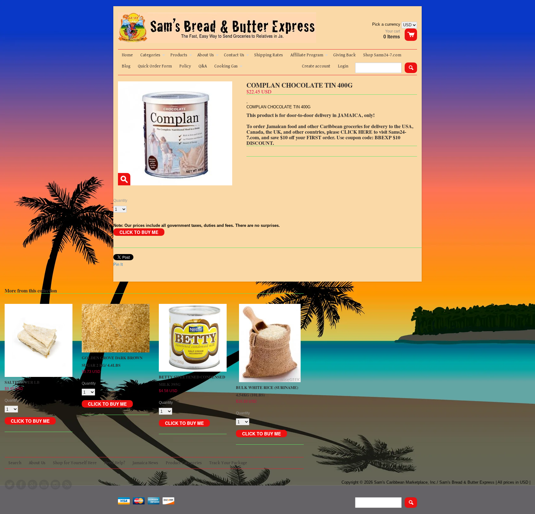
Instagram (55, 485)
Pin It (118, 264)
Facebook (21, 485)
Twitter (10, 485)
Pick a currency (387, 24)
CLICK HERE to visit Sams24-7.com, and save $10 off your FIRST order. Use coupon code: (326, 134)
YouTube (44, 485)
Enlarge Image (124, 179)
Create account (316, 66)
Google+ (32, 485)
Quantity (120, 200)
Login (343, 66)
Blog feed (67, 485)
